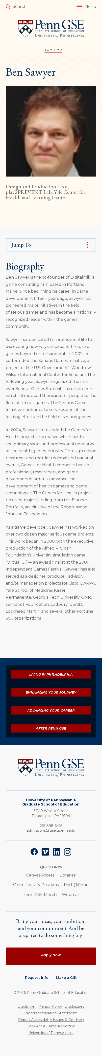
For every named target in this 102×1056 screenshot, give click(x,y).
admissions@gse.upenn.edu (51, 830)
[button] (86, 6)
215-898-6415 (51, 825)
